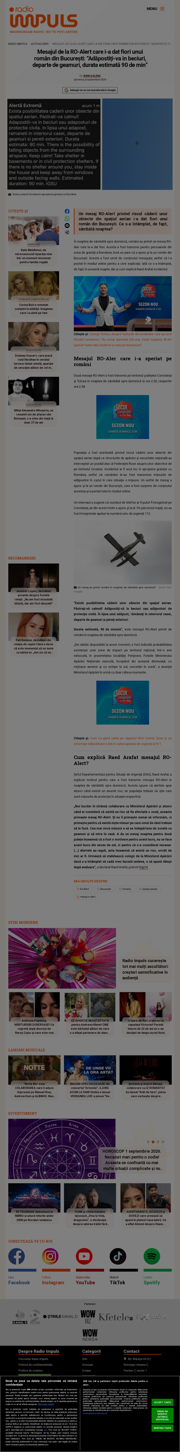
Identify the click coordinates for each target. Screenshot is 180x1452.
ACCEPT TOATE (162, 1402)
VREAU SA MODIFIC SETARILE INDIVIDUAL (162, 1415)
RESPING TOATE (162, 1428)
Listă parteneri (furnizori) (95, 1413)
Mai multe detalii (46, 1404)
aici (45, 1430)
